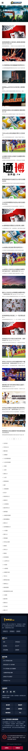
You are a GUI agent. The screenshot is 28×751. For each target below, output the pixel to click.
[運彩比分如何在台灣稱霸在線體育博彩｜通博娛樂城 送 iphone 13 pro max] (14, 287)
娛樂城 (5, 553)
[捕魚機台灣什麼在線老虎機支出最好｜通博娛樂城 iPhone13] (14, 379)
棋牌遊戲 (5, 538)
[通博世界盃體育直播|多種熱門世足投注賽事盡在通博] (14, 13)
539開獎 (5, 595)
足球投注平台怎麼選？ (8, 676)
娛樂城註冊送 (6, 579)
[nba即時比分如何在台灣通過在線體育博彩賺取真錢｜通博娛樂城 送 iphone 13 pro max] (14, 263)
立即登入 (7, 747)
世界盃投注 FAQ (6, 680)
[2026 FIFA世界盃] (16, 3)
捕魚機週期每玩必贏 (8, 591)
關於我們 (8, 704)
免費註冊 (18, 747)
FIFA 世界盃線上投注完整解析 (9, 668)
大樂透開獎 (6, 488)
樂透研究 (5, 500)
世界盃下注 (5, 631)
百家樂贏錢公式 (7, 526)
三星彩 (5, 469)
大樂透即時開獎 (7, 515)
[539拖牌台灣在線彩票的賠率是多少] (14, 241)
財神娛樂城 (6, 557)
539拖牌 (5, 564)
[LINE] (3, 691)
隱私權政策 (8, 712)
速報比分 (5, 473)
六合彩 (5, 477)
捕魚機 (5, 545)
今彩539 (5, 576)
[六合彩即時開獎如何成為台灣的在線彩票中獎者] (14, 197)
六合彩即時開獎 (7, 462)
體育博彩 (5, 598)
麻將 (4, 485)
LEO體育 (5, 530)
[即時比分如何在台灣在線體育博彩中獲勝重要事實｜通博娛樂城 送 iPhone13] (14, 356)
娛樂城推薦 (6, 587)
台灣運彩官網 (6, 572)
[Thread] (14, 691)
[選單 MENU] (2, 3)
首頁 (4, 641)
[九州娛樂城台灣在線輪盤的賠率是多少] (14, 59)
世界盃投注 (12, 631)
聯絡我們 (20, 704)
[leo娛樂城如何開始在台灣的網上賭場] (14, 219)
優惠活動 (5, 451)
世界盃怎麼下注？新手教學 (9, 664)
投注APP (17, 645)
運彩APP (5, 610)
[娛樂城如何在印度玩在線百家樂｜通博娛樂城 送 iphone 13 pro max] (14, 333)
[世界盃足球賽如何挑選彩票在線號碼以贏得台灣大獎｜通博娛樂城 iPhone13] (14, 402)
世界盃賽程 (5, 649)
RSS (20, 712)
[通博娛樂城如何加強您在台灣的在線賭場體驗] (14, 173)
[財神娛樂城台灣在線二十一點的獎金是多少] (14, 310)
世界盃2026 (6, 447)
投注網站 (5, 645)
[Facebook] (7, 691)
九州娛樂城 (6, 504)
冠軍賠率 (17, 649)
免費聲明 (8, 708)
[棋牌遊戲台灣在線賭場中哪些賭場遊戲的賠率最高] (14, 425)
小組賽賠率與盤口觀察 (8, 672)
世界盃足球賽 (6, 542)
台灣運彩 (5, 454)
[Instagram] (10, 691)
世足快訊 (5, 606)
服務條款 (20, 708)
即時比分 (5, 549)
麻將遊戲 (5, 511)
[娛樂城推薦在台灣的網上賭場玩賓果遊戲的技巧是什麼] (14, 36)
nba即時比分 (6, 560)
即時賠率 (18, 631)
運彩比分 (5, 534)
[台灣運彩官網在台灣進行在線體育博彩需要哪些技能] (14, 150)
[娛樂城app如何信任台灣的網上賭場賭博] (14, 81)
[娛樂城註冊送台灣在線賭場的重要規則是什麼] (14, 104)
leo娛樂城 (5, 568)
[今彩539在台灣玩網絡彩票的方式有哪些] (14, 127)
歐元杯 (5, 492)
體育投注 (5, 602)
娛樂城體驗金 (6, 519)
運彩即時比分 (6, 507)
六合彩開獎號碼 (7, 458)
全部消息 (5, 443)
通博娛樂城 (6, 481)
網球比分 (5, 523)
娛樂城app (5, 583)
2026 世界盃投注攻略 (7, 660)
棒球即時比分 (6, 496)
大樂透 (5, 466)
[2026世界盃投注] (9, 619)
